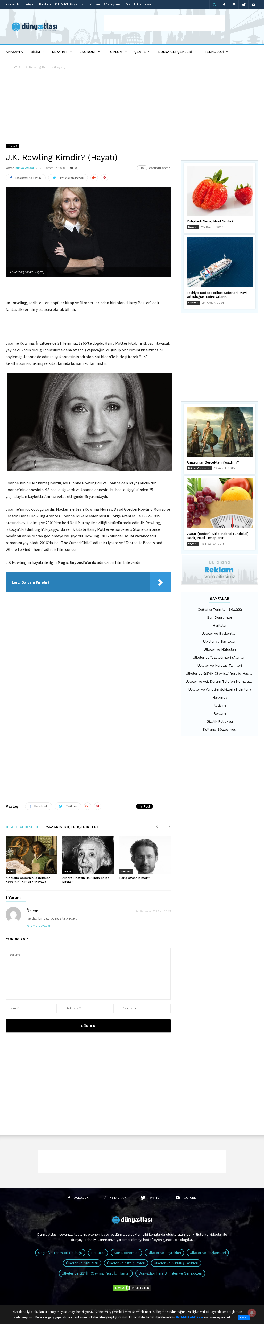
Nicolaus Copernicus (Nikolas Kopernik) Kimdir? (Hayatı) (28, 879)
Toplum (115, 52)
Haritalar (220, 625)
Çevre (140, 52)
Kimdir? (11, 67)
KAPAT (244, 1317)
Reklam (45, 4)
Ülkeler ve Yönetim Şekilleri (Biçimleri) (219, 689)
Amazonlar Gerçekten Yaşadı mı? (213, 462)
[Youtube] (253, 4)
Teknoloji (214, 52)
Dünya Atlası (24, 168)
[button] (214, 4)
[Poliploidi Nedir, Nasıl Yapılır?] (220, 191)
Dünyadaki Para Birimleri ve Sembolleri (170, 1273)
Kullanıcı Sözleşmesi (105, 4)
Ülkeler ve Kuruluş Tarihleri (219, 665)
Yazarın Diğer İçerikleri (72, 827)
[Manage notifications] (252, 1313)
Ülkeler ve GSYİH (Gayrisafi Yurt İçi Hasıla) (220, 673)
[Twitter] (244, 4)
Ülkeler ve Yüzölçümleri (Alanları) (220, 657)
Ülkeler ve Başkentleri (220, 633)
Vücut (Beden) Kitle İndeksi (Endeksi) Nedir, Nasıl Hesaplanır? (218, 536)
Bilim (35, 52)
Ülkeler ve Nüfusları (220, 649)
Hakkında (13, 4)
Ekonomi (87, 52)
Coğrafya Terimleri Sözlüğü (220, 609)
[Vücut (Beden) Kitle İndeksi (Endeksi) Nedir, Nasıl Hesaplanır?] (220, 503)
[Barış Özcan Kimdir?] (145, 855)
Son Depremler (219, 617)
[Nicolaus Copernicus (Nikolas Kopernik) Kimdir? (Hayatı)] (31, 855)
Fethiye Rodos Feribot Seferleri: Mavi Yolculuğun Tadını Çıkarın (217, 295)
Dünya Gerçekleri (175, 52)
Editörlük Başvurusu (70, 4)
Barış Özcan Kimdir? (134, 878)
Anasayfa (14, 52)
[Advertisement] (164, 23)
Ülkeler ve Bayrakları (219, 641)
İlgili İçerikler (22, 827)
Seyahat (59, 52)
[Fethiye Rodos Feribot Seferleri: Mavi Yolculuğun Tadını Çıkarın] (220, 262)
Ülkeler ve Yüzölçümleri (126, 1263)
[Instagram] (234, 4)
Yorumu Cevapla (38, 926)
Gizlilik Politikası (138, 4)
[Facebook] (224, 4)
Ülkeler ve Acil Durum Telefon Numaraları (220, 681)
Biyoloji (192, 227)
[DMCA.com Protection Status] (132, 1291)
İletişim (29, 4)
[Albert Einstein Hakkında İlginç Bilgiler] (88, 855)
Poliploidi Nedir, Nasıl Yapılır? (210, 221)
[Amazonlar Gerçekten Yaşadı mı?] (220, 432)
